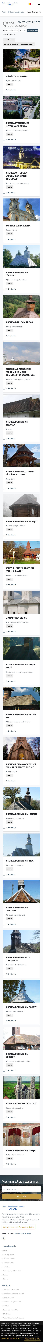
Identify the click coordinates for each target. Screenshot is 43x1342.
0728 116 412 (7, 1233)
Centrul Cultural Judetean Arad (13, 1294)
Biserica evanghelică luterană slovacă (17, 124)
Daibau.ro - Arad (8, 1298)
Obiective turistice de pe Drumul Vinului (19, 44)
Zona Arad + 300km (11, 30)
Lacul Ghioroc (32, 12)
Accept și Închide (32, 1339)
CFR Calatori (7, 1314)
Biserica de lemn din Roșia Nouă (20, 666)
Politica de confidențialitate (12, 1271)
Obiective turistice (9, 1259)
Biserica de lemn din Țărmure (17, 274)
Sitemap (6, 1279)
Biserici (9, 84)
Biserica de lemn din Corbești (17, 1055)
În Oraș (22, 30)
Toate (4, 12)
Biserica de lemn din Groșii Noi (21, 716)
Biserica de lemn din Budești (21, 521)
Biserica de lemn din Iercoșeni (17, 423)
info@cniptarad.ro (22, 1233)
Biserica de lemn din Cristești (17, 909)
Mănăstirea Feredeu (17, 76)
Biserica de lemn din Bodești (21, 1007)
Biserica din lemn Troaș (19, 322)
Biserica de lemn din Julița (21, 1150)
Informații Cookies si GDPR (11, 1339)
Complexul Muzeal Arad (11, 1310)
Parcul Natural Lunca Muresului (13, 1318)
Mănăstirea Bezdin (16, 617)
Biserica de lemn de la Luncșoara (18, 959)
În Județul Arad (33, 30)
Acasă (5, 1251)
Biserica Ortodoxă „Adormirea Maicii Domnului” (16, 175)
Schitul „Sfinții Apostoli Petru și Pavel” (20, 570)
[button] (30, 4)
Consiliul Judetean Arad (11, 1290)
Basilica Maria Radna (18, 225)
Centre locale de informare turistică (18, 1227)
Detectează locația (16, 12)
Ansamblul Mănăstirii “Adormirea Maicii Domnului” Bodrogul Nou (20, 372)
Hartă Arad (6, 1267)
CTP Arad (6, 1306)
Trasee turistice (8, 1263)
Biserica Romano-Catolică (21, 1103)
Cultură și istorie (8, 1255)
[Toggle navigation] (38, 4)
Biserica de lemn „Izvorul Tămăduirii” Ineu (20, 473)
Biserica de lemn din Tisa (19, 860)
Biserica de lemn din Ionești (21, 814)
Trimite (22, 1196)
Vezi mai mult (11, 90)
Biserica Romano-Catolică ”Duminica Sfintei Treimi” (21, 766)
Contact (5, 1275)
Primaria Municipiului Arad (12, 1302)
